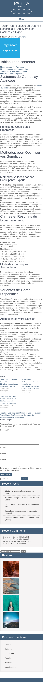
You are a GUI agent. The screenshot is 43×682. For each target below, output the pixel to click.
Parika (21, 3)
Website (3, 460)
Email (3, 454)
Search (23, 551)
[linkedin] (29, 11)
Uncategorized (10, 667)
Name (3, 448)
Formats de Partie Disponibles (12, 74)
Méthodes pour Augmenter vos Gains (14, 69)
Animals (8, 644)
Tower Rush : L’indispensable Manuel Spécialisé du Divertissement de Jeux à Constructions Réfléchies (30, 384)
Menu (21, 19)
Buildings (8, 649)
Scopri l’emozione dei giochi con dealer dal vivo (22, 505)
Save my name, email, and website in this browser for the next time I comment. (21, 469)
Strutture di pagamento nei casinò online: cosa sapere (21, 492)
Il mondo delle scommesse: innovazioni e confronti (21, 512)
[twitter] (19, 11)
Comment (4, 430)
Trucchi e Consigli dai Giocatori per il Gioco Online (22, 499)
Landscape (9, 653)
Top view (8, 662)
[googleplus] (24, 11)
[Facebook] (14, 11)
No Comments (20, 37)
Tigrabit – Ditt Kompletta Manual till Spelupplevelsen (20, 413)
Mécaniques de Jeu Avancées (12, 67)
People (8, 658)
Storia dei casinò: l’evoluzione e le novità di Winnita (22, 519)
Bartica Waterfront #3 (21, 537)
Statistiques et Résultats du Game (13, 71)
